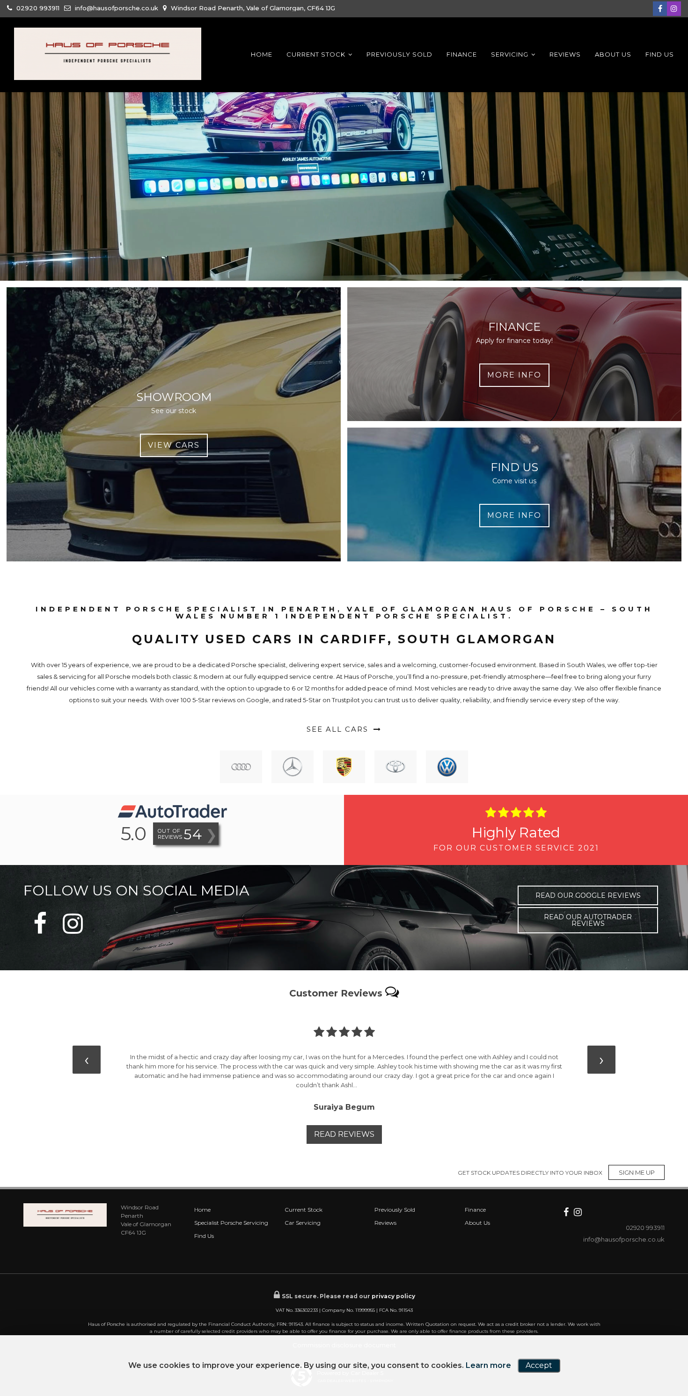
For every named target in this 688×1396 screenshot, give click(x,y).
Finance (461, 54)
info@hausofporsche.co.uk (115, 8)
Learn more (488, 1365)
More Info (514, 375)
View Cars (174, 445)
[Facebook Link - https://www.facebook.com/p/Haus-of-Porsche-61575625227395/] (660, 8)
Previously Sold (399, 54)
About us (613, 54)
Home (261, 54)
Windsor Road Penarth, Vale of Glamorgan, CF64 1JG (252, 8)
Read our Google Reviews (588, 895)
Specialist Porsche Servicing (231, 1222)
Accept (539, 1365)
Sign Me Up (637, 1172)
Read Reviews (344, 1134)
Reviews (565, 54)
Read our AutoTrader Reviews (588, 920)
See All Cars (339, 729)
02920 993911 (37, 8)
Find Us (659, 54)
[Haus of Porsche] (107, 54)
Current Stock (315, 54)
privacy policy (393, 1296)
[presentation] (87, 1060)
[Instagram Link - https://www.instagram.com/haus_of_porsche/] (674, 8)
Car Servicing (303, 1222)
